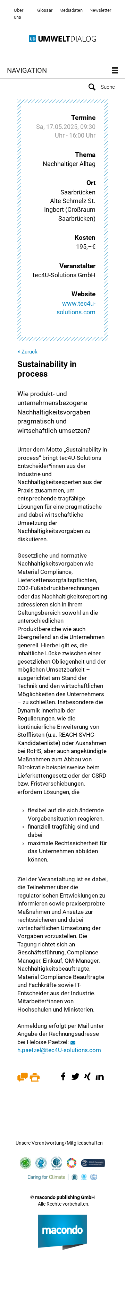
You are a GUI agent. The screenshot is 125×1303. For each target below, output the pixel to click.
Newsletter (100, 10)
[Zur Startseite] (62, 39)
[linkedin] (100, 1080)
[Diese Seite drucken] (35, 1080)
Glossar (44, 10)
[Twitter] (76, 1080)
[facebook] (64, 1080)
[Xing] (88, 1080)
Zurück (30, 352)
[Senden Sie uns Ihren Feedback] (22, 1080)
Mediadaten (71, 10)
